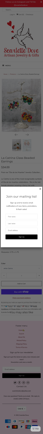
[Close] (39, 190)
